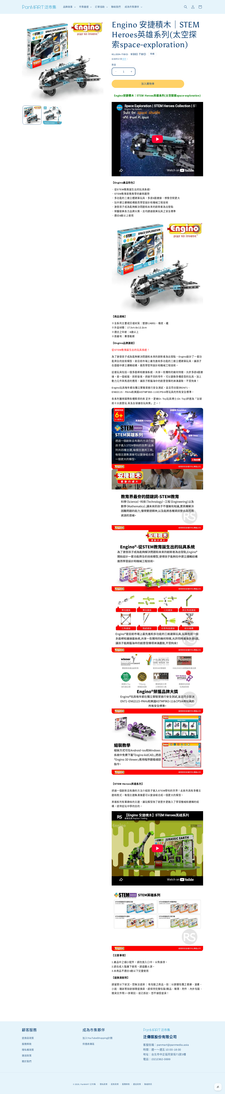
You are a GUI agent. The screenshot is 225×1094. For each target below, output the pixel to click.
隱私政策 (104, 1084)
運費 (124, 59)
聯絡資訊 (148, 1084)
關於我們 (26, 1061)
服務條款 (26, 1044)
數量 (114, 65)
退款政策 (115, 1084)
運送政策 (26, 1055)
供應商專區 (89, 1044)
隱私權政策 (28, 1050)
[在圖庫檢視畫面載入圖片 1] (32, 115)
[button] (69, 6)
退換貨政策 (28, 1038)
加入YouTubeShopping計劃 (97, 1038)
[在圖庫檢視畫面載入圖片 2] (52, 115)
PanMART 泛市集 (88, 1084)
